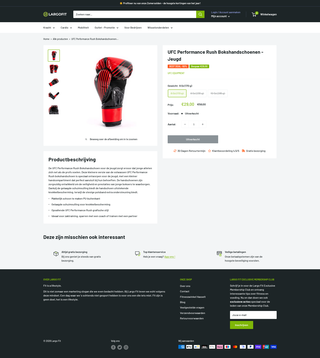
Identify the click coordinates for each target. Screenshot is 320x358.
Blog (182, 302)
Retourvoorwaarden (192, 318)
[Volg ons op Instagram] (126, 347)
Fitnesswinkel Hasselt (193, 296)
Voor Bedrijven (133, 27)
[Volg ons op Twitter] (119, 347)
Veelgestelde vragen (192, 307)
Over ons (185, 285)
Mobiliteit (83, 27)
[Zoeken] (200, 14)
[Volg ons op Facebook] (113, 347)
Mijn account (219, 16)
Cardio (64, 27)
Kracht (47, 27)
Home (46, 39)
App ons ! (169, 256)
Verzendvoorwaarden (192, 312)
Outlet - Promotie (105, 27)
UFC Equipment (176, 73)
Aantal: (172, 124)
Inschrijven (241, 324)
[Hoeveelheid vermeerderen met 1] (202, 124)
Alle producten (60, 39)
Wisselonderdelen (158, 27)
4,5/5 (236, 150)
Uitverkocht (193, 139)
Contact (184, 291)
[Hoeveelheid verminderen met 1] (185, 124)
